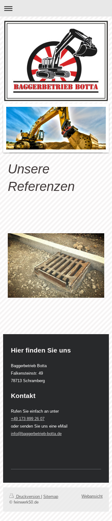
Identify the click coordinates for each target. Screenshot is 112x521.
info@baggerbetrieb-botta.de (36, 433)
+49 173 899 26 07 (27, 418)
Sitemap (50, 496)
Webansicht (92, 496)
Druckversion (28, 496)
